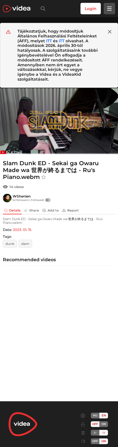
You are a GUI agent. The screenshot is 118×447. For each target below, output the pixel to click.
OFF (95, 441)
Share (34, 210)
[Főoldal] (16, 8)
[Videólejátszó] (59, 121)
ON (103, 424)
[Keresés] (42, 8)
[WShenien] (7, 198)
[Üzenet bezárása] (109, 31)
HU (95, 415)
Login (91, 8)
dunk (9, 244)
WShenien (22, 196)
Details (15, 210)
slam (25, 244)
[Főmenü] (109, 8)
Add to (53, 210)
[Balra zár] (95, 433)
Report (73, 210)
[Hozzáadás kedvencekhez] (44, 177)
